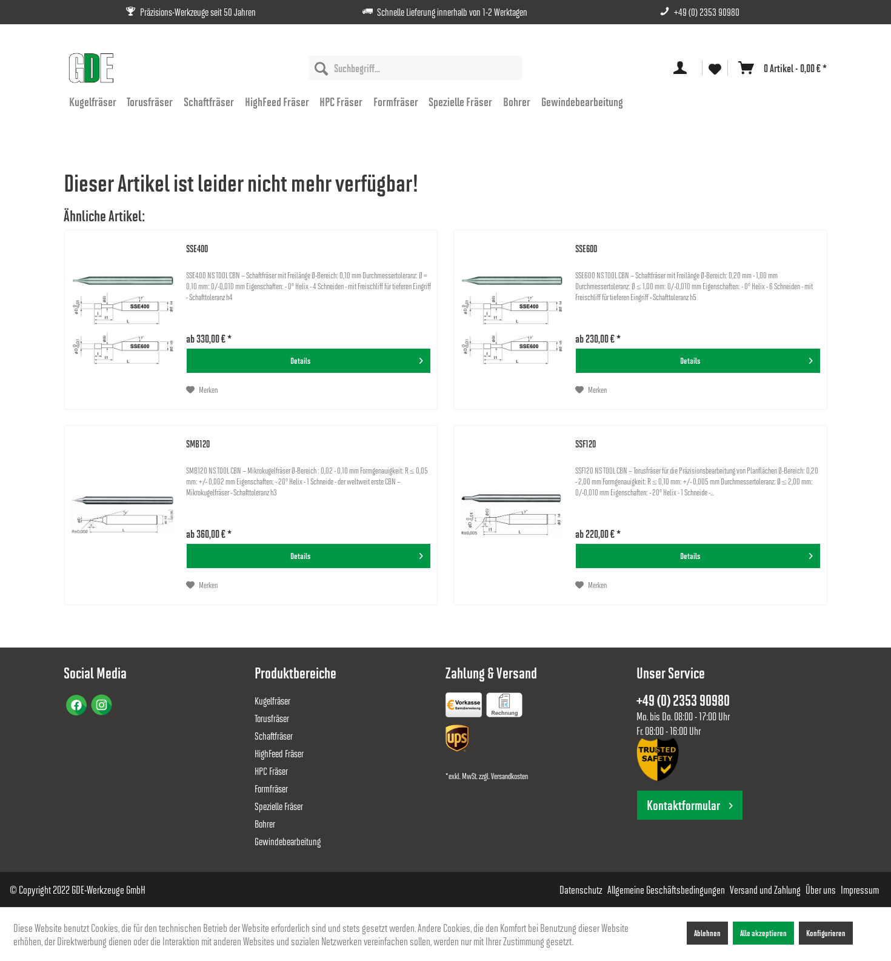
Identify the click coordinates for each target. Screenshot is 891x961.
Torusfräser (272, 718)
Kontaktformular (683, 805)
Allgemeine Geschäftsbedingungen (666, 889)
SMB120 (198, 443)
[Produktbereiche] (465, 707)
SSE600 (586, 248)
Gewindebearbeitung (288, 841)
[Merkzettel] (715, 68)
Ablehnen (707, 933)
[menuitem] (415, 68)
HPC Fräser (271, 771)
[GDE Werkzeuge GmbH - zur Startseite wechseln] (90, 68)
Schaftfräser (274, 735)
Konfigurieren (826, 933)
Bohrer (265, 823)
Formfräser (271, 788)
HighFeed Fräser (279, 753)
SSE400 (197, 248)
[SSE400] (122, 320)
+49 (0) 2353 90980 (706, 11)
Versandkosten (509, 776)
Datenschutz (580, 889)
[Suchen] (321, 68)
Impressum (860, 889)
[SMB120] (122, 515)
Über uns (821, 889)
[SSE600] (511, 320)
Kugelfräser (272, 700)
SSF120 (585, 443)
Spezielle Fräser (279, 806)
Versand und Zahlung (765, 889)
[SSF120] (511, 515)
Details (300, 360)
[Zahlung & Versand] (458, 741)
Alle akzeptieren (763, 933)
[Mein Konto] (682, 68)
